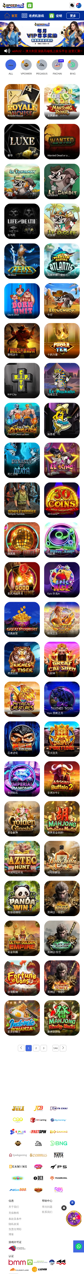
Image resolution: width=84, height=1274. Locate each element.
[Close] (64, 1207)
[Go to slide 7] (52, 44)
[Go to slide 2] (26, 44)
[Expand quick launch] (72, 1202)
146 (55, 1048)
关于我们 (14, 1206)
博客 (11, 1234)
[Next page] (63, 1048)
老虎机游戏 (36, 15)
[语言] (78, 5)
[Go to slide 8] (57, 44)
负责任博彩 (15, 1229)
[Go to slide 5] (42, 44)
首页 (14, 15)
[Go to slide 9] (63, 44)
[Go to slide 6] (47, 44)
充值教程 (14, 1212)
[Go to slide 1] (21, 44)
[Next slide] (79, 33)
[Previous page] (21, 1048)
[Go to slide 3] (32, 44)
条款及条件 (15, 1218)
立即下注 (22, 101)
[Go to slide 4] (37, 44)
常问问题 (47, 1206)
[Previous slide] (4, 33)
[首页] (13, 5)
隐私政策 (14, 1224)
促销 (59, 15)
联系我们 (47, 1211)
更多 (73, 15)
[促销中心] (30, 5)
